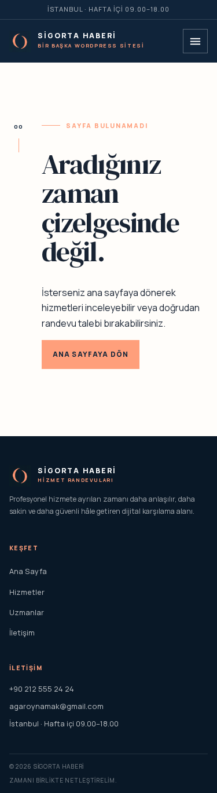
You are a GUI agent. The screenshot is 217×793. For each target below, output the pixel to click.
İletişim (22, 632)
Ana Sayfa (28, 571)
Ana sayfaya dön (91, 354)
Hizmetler (27, 592)
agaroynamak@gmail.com (56, 706)
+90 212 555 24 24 (41, 689)
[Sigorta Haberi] (20, 41)
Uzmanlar (26, 612)
